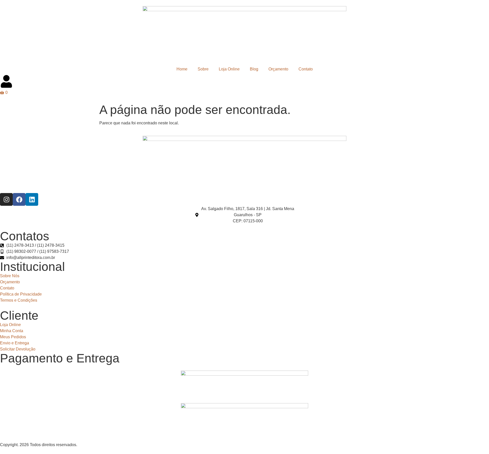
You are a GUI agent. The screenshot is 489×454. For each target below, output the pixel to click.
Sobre (203, 69)
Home (181, 69)
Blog (254, 69)
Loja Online (229, 69)
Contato (305, 69)
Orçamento (278, 69)
